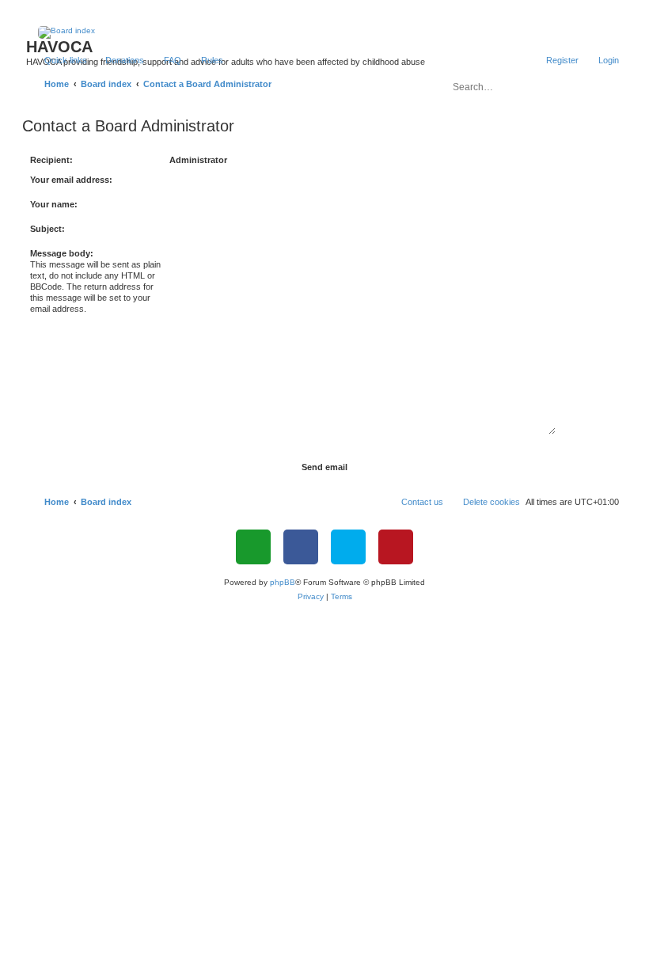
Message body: (61, 253)
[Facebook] (300, 547)
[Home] (325, 32)
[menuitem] (117, 60)
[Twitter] (348, 547)
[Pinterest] (395, 547)
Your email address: (71, 179)
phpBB (282, 582)
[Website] (253, 547)
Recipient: (51, 160)
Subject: (47, 229)
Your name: (54, 204)
